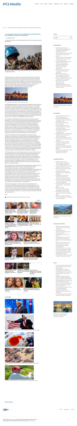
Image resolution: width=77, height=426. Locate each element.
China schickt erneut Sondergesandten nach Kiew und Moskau (63, 234)
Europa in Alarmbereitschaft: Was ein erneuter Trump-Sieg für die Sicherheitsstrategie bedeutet (64, 63)
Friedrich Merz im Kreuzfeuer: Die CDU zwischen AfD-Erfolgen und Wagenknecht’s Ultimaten (64, 151)
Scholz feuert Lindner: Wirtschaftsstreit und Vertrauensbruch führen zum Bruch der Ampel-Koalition (64, 54)
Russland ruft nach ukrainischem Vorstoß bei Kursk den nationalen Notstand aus (63, 228)
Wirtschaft (66, 3)
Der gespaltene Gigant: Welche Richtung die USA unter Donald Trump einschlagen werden (22, 330)
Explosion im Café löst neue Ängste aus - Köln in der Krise (63, 169)
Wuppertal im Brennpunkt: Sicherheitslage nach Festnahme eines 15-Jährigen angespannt (63, 75)
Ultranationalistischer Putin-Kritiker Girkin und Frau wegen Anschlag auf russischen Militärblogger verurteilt (63, 249)
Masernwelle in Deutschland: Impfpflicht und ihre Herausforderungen (62, 82)
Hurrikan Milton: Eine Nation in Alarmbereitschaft (15, 347)
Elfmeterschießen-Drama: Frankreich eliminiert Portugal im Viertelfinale (64, 294)
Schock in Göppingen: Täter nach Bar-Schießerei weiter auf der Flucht (64, 78)
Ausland (45, 3)
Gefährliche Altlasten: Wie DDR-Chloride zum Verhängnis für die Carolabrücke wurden (62, 143)
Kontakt (72, 409)
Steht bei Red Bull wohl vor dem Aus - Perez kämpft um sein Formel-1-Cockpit (64, 273)
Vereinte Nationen (17, 197)
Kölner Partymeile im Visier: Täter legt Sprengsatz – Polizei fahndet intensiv (63, 185)
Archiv (61, 409)
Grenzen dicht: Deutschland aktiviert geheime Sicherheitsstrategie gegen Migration (63, 147)
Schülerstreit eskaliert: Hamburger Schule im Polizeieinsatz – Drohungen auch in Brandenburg (64, 197)
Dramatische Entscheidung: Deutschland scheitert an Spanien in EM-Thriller (63, 291)
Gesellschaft (56, 3)
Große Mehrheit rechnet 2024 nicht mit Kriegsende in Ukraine (63, 253)
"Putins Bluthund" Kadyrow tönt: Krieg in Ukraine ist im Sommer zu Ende (64, 255)
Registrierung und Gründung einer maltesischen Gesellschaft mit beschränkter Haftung (61, 315)
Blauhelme (23, 197)
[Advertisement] (38, 16)
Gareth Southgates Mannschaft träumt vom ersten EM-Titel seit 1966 (64, 282)
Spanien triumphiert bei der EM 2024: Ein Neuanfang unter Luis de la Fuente (64, 279)
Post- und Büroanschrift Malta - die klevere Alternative (16, 102)
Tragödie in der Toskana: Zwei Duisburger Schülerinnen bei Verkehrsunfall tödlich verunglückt (63, 177)
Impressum (66, 409)
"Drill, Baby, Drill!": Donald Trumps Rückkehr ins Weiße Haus (17, 314)
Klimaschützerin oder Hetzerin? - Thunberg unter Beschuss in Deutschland (63, 71)
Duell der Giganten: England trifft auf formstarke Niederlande (64, 288)
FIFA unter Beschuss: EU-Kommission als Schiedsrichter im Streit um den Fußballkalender (64, 267)
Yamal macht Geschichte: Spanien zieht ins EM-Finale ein (63, 285)
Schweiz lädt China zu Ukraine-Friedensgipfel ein (62, 246)
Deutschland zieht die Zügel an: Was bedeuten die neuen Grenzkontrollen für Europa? (64, 139)
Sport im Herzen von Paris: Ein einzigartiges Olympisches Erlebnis (63, 270)
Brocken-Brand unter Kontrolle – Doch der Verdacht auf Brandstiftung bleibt (63, 193)
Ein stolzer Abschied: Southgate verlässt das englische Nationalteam (63, 277)
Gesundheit (71, 3)
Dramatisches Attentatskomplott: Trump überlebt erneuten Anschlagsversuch (21, 380)
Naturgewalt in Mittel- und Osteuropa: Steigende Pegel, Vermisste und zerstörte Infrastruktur (64, 135)
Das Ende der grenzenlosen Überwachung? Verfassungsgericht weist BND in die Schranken (63, 49)
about (30, 420)
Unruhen (28, 197)
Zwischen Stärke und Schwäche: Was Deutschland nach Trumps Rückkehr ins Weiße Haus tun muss (63, 59)
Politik (41, 3)
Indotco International (12, 419)
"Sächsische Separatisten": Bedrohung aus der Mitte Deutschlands (61, 67)
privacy (33, 420)
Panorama (50, 3)
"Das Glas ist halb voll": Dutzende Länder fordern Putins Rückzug (63, 238)
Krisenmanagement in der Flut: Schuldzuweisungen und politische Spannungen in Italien (22, 364)
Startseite (37, 3)
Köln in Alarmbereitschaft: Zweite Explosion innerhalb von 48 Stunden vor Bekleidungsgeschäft (63, 181)
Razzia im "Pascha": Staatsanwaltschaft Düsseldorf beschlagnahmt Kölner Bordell (62, 189)
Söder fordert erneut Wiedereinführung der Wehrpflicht (63, 231)
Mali (11, 197)
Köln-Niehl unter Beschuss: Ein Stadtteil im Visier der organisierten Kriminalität (63, 173)
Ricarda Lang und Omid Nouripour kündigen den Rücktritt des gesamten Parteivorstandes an (64, 86)
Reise (61, 3)
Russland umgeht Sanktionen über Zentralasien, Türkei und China (63, 243)
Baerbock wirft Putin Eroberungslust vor (63, 240)
